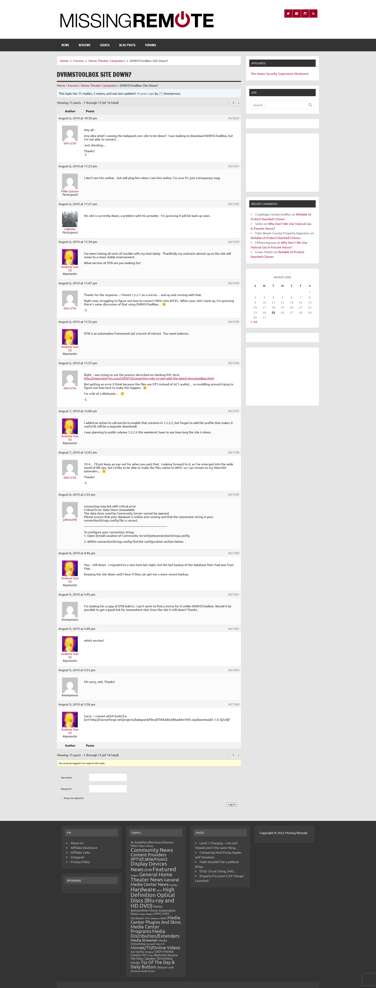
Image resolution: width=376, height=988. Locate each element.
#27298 (233, 452)
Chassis (149, 845)
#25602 (233, 118)
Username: (66, 777)
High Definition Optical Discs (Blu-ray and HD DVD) (153, 897)
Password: (66, 788)
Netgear (149, 951)
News (65, 45)
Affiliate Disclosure (84, 847)
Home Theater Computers (99, 85)
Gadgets (134, 875)
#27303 (233, 670)
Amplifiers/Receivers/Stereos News (152, 843)
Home (61, 85)
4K (132, 842)
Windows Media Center (143, 971)
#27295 (233, 321)
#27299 (233, 494)
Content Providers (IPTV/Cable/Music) (149, 856)
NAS (133, 951)
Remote (160, 955)
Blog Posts (127, 45)
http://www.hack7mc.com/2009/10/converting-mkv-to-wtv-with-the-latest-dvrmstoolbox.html (149, 378)
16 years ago (145, 93)
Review (172, 955)
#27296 (233, 363)
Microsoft (150, 943)
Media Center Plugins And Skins (156, 920)
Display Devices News (149, 866)
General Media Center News (155, 882)
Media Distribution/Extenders (155, 933)
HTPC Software (152, 918)
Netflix (140, 951)
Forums (150, 45)
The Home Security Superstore (272, 73)
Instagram (78, 857)
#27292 (233, 204)
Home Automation (147, 908)
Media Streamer (144, 940)
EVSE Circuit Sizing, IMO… (218, 871)
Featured (164, 869)
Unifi (171, 967)
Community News (152, 850)
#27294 (233, 283)
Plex (151, 955)
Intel (163, 918)
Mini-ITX (160, 943)
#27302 (233, 628)
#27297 (233, 411)
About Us (77, 843)
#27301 (233, 594)
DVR (148, 869)
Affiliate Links (80, 852)
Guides (105, 45)
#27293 (233, 241)
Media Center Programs (145, 929)
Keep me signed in (74, 798)
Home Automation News (153, 912)
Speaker (150, 958)
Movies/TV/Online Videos (155, 947)
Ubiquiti (162, 967)
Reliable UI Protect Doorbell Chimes (276, 238)
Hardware (143, 889)
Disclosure (301, 73)
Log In (231, 804)
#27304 (233, 704)
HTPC (158, 914)
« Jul (254, 321)
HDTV (159, 890)
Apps (142, 845)
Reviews (84, 45)
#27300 (233, 553)
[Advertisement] (282, 162)
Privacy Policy (80, 862)
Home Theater (146, 914)
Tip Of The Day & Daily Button (153, 964)
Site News (137, 958)
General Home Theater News (151, 877)
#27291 (233, 166)
